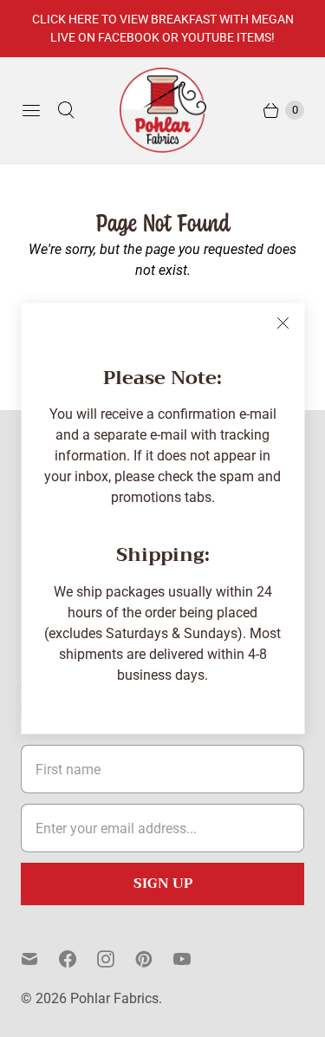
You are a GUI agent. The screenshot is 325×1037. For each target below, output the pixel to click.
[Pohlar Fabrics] (163, 110)
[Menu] (31, 110)
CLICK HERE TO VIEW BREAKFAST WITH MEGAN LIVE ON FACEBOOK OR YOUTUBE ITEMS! (163, 28)
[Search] (66, 110)
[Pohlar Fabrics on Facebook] (78, 959)
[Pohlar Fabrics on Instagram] (116, 959)
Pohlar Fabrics (114, 998)
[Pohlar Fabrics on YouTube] (192, 959)
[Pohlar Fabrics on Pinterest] (154, 959)
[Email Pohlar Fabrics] (40, 959)
